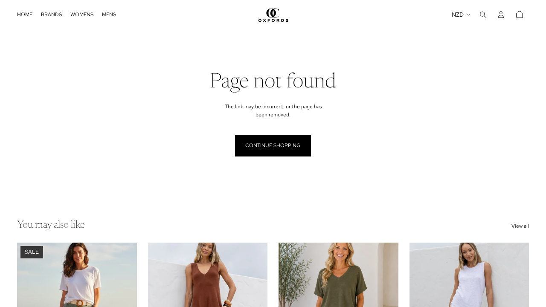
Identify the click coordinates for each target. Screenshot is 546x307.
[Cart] (519, 14)
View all (520, 226)
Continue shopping (273, 145)
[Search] (482, 14)
